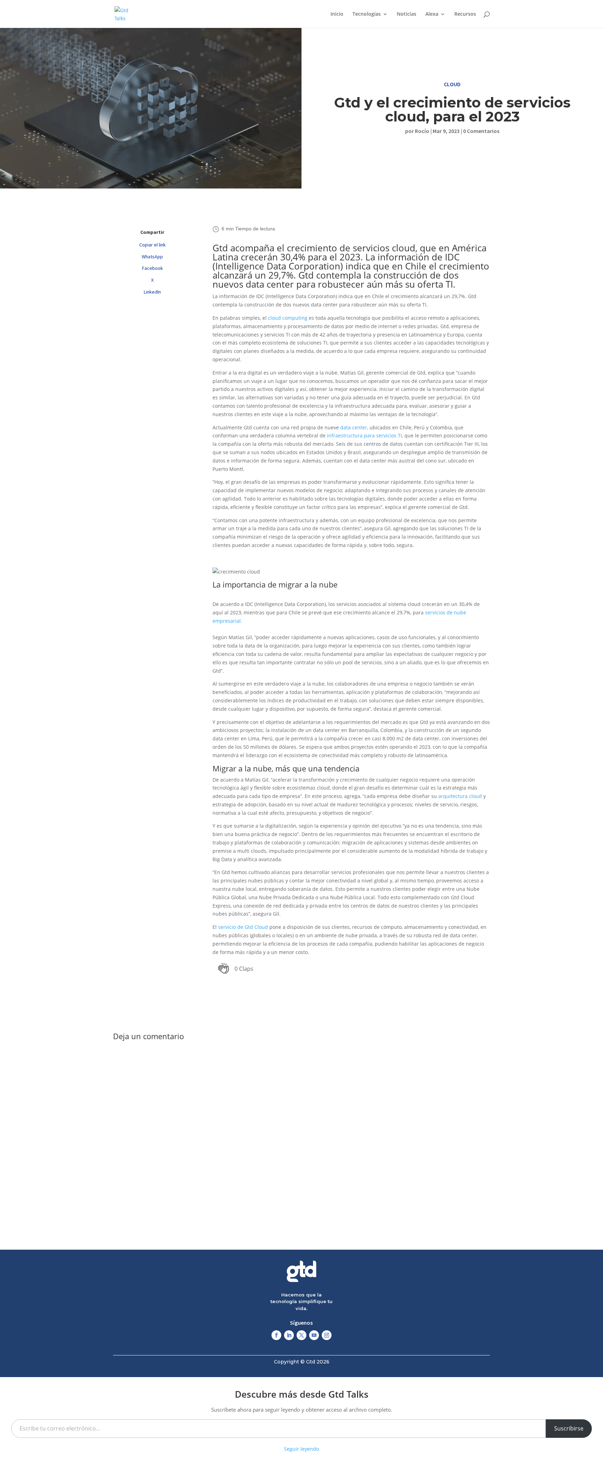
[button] (236, 968)
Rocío (422, 130)
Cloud (452, 84)
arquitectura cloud (460, 796)
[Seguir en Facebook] (276, 1335)
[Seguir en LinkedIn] (289, 1335)
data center (353, 427)
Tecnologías (366, 14)
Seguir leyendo (301, 1448)
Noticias (406, 14)
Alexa (431, 14)
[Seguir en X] (301, 1335)
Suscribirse (568, 1428)
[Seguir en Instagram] (327, 1335)
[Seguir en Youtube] (314, 1335)
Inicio (336, 14)
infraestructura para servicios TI (364, 435)
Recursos (465, 14)
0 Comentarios (481, 130)
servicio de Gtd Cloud (243, 927)
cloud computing (287, 318)
